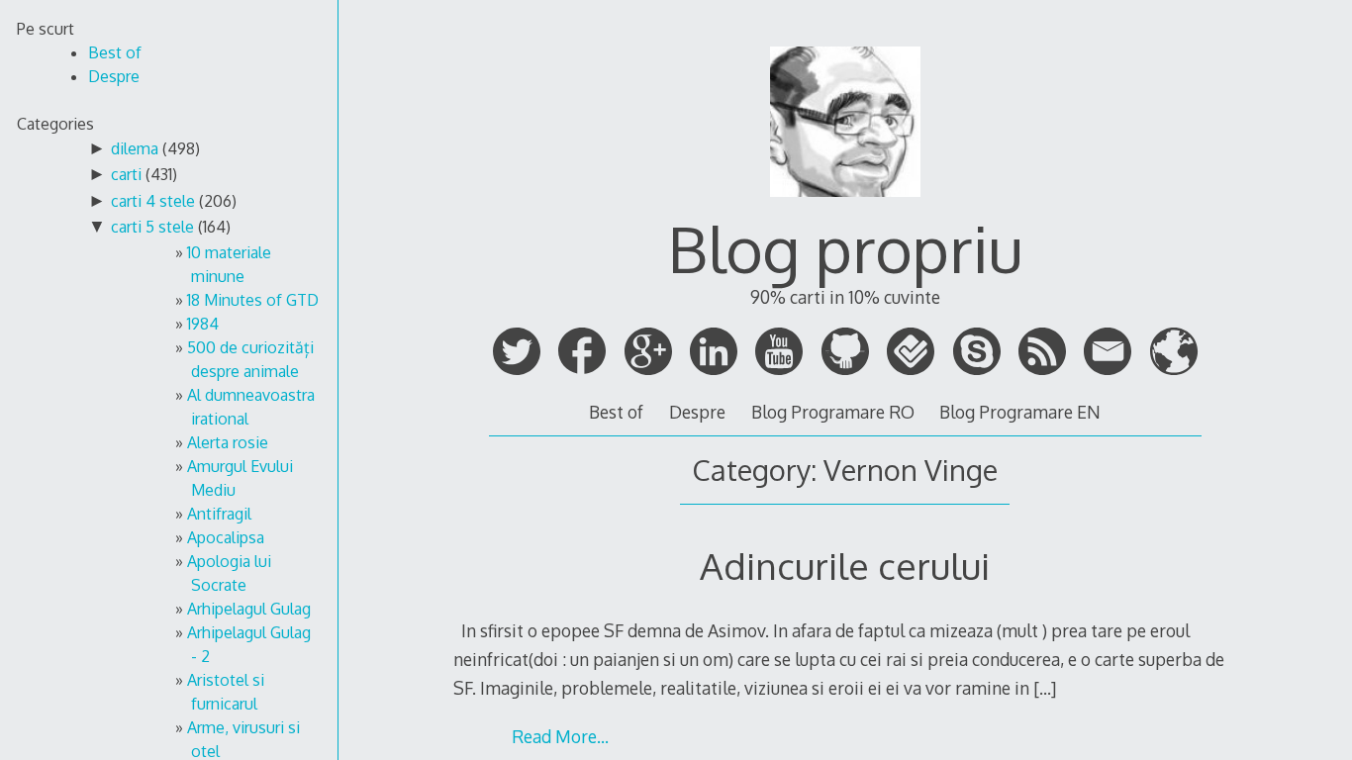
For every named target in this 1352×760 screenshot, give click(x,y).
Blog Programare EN (1020, 412)
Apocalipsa (225, 537)
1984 (203, 323)
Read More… (560, 736)
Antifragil (219, 513)
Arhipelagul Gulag (249, 608)
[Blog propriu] (845, 205)
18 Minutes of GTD (253, 300)
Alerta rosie (227, 442)
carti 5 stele (152, 227)
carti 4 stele (153, 201)
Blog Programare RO (833, 412)
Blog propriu (845, 248)
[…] (1044, 688)
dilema (134, 148)
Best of (616, 412)
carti (126, 174)
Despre (697, 412)
